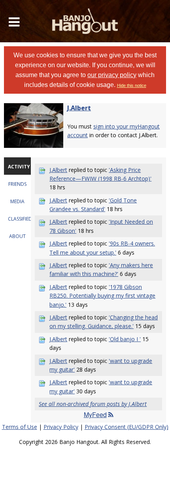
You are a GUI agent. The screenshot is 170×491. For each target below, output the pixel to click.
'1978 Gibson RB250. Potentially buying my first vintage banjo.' (102, 295)
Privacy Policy (60, 427)
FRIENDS (17, 184)
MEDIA (17, 201)
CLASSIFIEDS (21, 218)
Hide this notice (131, 85)
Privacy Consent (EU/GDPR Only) (126, 427)
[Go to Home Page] (85, 21)
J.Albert (79, 108)
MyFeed (95, 414)
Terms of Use (19, 427)
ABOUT (17, 236)
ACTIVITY (19, 166)
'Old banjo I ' (125, 339)
